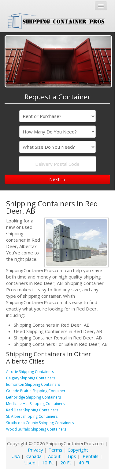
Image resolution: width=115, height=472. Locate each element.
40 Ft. (85, 463)
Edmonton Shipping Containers (33, 384)
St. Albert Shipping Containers (32, 416)
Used (29, 463)
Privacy (35, 450)
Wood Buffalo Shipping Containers (36, 429)
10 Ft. (48, 463)
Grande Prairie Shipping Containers (36, 390)
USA (15, 456)
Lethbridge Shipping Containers (33, 397)
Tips (71, 456)
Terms (55, 450)
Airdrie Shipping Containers (30, 371)
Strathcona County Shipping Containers (40, 422)
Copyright (78, 450)
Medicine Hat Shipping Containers (35, 403)
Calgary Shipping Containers (30, 378)
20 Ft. (66, 463)
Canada (34, 456)
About (54, 456)
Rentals (90, 456)
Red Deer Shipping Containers (32, 410)
